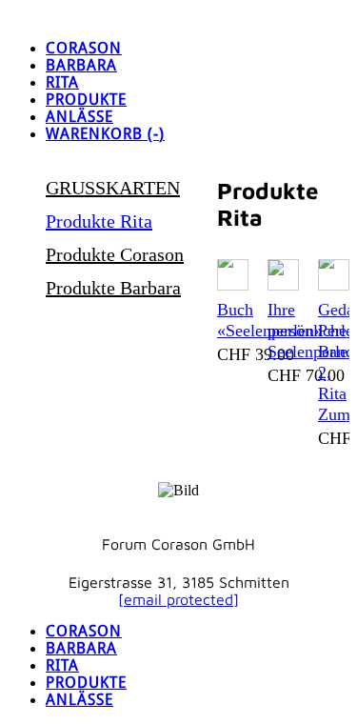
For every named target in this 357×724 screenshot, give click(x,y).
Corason (84, 48)
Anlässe (79, 117)
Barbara (81, 65)
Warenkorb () (105, 134)
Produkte (86, 100)
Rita (62, 82)
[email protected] (178, 599)
